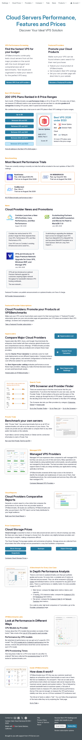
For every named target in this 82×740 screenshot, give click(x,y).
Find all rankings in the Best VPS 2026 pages (20, 149)
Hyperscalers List (67, 336)
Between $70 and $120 (19, 144)
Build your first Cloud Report (14, 516)
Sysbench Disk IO (56, 599)
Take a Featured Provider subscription (18, 324)
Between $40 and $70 (19, 138)
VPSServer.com (33, 736)
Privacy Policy (42, 720)
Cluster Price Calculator (67, 352)
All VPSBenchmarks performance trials (18, 198)
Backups (41, 549)
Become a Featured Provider (61, 82)
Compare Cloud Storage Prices (16, 558)
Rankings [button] (5, 3)
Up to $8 (19, 115)
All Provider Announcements (14, 296)
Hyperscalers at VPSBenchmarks (16, 373)
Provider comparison (37, 607)
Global (32, 405)
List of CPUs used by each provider (35, 633)
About (39, 725)
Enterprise (71, 402)
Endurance (39, 597)
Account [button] (75, 3)
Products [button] (61, 3)
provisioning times (34, 656)
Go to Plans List (55, 408)
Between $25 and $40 (19, 132)
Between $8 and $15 (19, 120)
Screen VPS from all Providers (18, 82)
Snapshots (16, 553)
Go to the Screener (69, 408)
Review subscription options (64, 730)
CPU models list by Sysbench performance (29, 642)
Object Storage (66, 549)
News (54, 3)
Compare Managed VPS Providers (42, 483)
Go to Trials (34, 703)
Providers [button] (28, 3)
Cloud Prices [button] (16, 3)
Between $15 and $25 (19, 126)
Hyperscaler (40, 405)
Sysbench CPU (69, 595)
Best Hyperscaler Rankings (67, 369)
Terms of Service (43, 722)
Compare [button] (39, 3)
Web (52, 590)
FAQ (38, 718)
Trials (48, 3)
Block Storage (15, 549)
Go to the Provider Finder (38, 408)
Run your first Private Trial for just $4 (17, 441)
